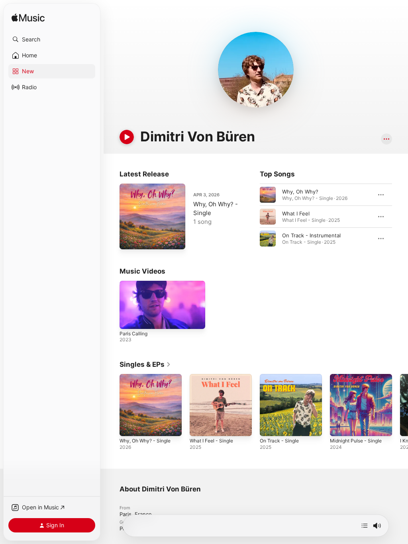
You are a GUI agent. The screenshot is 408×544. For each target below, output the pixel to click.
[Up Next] (364, 525)
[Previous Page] (251, 216)
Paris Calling (133, 334)
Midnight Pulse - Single (356, 441)
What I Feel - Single (211, 441)
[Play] (127, 137)
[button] (52, 39)
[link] (145, 364)
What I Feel (296, 213)
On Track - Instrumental (311, 235)
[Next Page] (400, 216)
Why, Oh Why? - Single (145, 441)
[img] (28, 18)
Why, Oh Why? (300, 191)
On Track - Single (279, 441)
